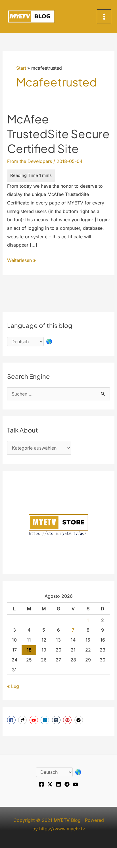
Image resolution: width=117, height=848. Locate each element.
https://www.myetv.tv (62, 829)
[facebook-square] (12, 720)
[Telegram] (67, 784)
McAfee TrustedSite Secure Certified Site (58, 133)
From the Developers (29, 161)
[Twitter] (50, 784)
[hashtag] (23, 720)
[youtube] (34, 720)
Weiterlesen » (21, 261)
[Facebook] (41, 784)
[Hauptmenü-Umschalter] (104, 16)
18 (29, 650)
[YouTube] (75, 784)
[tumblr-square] (57, 720)
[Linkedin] (58, 784)
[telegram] (79, 720)
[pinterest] (68, 720)
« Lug (13, 686)
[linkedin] (46, 720)
